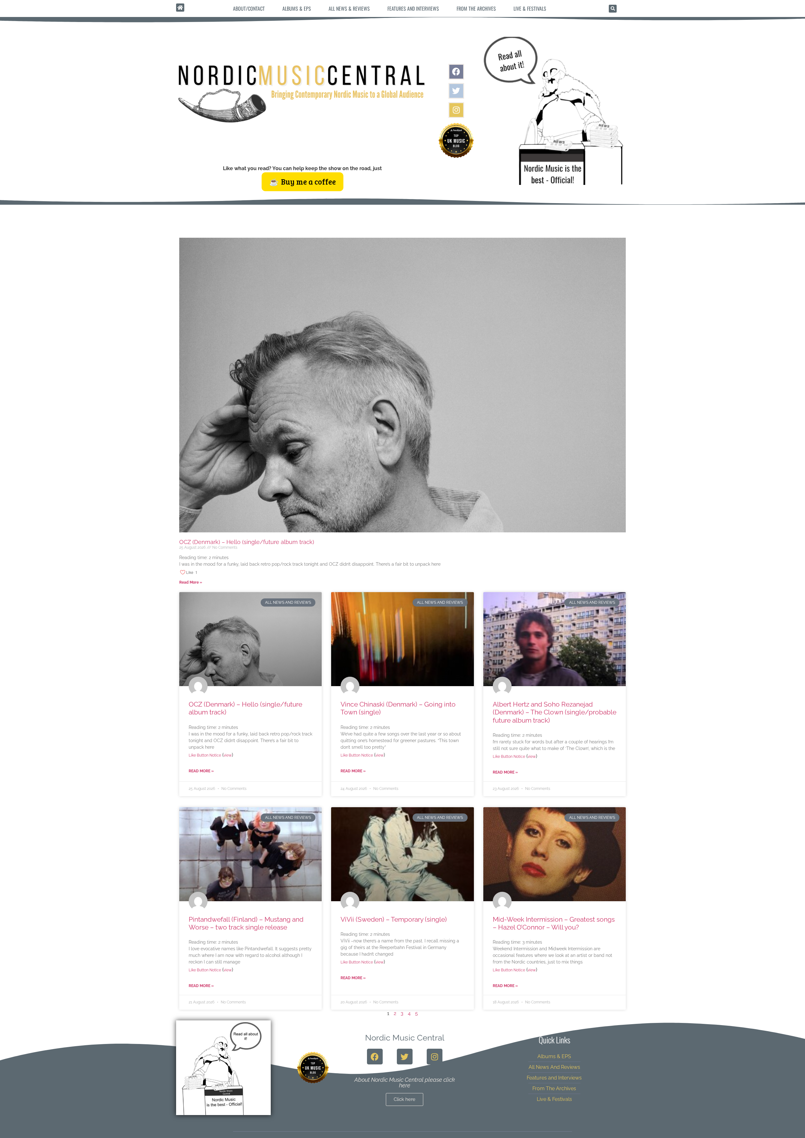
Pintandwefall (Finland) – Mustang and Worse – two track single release (246, 923)
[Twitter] (456, 91)
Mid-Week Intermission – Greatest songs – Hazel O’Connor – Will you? (554, 923)
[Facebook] (456, 72)
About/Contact (249, 8)
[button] (613, 9)
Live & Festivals (530, 8)
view (228, 755)
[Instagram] (456, 110)
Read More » (190, 582)
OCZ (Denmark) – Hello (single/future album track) (246, 542)
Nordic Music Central (404, 1037)
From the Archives (476, 8)
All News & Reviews (349, 8)
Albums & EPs (296, 8)
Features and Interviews (413, 8)
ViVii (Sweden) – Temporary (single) (394, 919)
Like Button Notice (205, 755)
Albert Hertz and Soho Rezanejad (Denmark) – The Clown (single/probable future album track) (554, 712)
